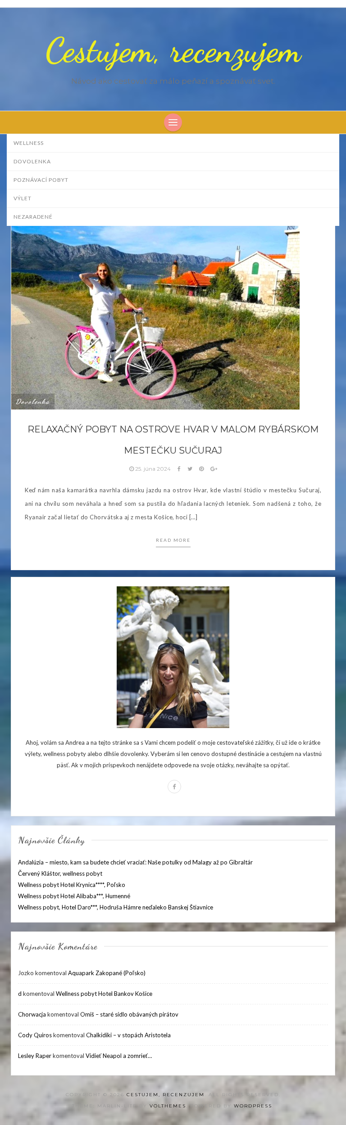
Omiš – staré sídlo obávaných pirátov (129, 1014)
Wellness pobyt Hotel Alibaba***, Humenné (74, 896)
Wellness (29, 143)
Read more (173, 540)
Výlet (23, 198)
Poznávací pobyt (41, 179)
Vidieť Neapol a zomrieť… (119, 1055)
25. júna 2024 (153, 468)
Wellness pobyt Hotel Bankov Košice (104, 993)
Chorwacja (32, 1014)
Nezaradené (33, 216)
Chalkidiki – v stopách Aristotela (128, 1035)
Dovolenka (32, 161)
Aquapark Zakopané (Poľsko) (107, 972)
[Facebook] (174, 786)
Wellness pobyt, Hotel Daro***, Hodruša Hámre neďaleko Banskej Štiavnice (115, 907)
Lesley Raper (34, 1055)
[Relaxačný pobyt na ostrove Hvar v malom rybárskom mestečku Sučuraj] (155, 301)
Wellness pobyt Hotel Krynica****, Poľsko (71, 884)
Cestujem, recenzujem (173, 50)
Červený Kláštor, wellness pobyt (60, 873)
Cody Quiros (35, 1035)
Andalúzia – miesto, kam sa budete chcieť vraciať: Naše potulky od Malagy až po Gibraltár (135, 862)
